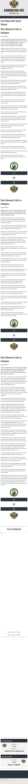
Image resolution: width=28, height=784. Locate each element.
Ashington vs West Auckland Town (14, 751)
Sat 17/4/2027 (14, 760)
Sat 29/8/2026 (14, 744)
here (19, 632)
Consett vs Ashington (14, 765)
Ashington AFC (14, 10)
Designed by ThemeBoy (5, 780)
